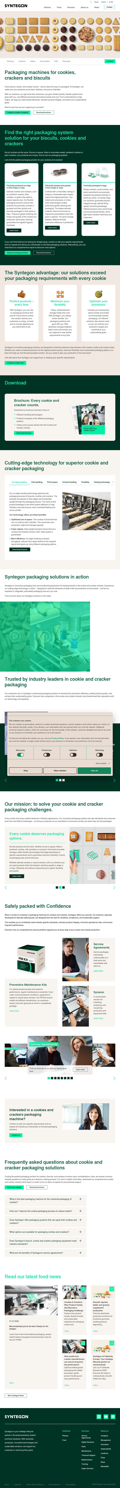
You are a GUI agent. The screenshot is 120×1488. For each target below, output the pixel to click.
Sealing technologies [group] (103, 482)
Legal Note (17, 1484)
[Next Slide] (112, 780)
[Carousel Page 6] (65, 1078)
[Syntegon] (16, 5)
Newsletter (105, 1466)
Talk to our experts (14, 1187)
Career (96, 2)
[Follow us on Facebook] (113, 1416)
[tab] (8, 482)
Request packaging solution (17, 253)
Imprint (7, 1484)
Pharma (65, 1436)
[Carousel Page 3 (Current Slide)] (63, 887)
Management (106, 1440)
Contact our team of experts (17, 113)
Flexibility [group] (85, 482)
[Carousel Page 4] (58, 1078)
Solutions (10, 61)
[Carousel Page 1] (57, 887)
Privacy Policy (57, 738)
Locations (104, 1453)
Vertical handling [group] (69, 482)
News (103, 1462)
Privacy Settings (70, 1484)
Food (64, 1440)
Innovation (105, 1445)
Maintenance (86, 1451)
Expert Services (87, 1469)
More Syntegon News (16, 1396)
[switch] (46, 755)
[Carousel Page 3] (63, 780)
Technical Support (88, 1455)
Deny (26, 771)
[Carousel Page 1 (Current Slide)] (57, 780)
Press (103, 1458)
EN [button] (112, 2)
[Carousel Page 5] (62, 1078)
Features (22, 61)
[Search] (91, 1)
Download (66, 61)
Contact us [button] (16, 1135)
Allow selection (60, 771)
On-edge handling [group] (19, 482)
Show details (101, 763)
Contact (110, 61)
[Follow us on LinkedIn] (99, 1416)
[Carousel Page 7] (68, 1078)
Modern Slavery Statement (34, 1484)
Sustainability (106, 1449)
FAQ (56, 61)
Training (85, 1464)
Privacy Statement (54, 1484)
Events (103, 2)
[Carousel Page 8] (72, 1078)
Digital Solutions (88, 1442)
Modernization (87, 1460)
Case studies (45, 61)
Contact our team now (15, 363)
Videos (32, 61)
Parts (83, 1447)
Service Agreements (86, 1437)
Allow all (94, 771)
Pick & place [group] (52, 482)
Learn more (14, 230)
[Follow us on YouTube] (106, 1416)
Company (104, 1436)
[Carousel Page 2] (60, 780)
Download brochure (43, 113)
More (11, 1383)
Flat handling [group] (36, 482)
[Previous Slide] (7, 780)
